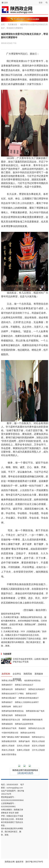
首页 (3, 24)
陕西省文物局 (7, 715)
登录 (40, 3)
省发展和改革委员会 (32, 680)
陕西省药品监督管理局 (24, 724)
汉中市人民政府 (38, 750)
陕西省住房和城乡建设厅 (29, 698)
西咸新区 (22, 728)
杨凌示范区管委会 (9, 754)
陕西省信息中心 (38, 737)
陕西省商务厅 (20, 689)
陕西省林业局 (7, 689)
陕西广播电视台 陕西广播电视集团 (16, 737)
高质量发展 (12, 24)
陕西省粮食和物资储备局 (32, 720)
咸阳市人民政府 (8, 746)
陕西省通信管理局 (9, 741)
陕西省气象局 (24, 741)
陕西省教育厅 (7, 685)
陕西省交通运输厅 (9, 698)
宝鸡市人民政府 (23, 746)
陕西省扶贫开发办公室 (11, 720)
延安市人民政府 (38, 746)
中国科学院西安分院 (10, 733)
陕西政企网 (10, 862)
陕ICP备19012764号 (35, 862)
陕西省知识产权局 (9, 728)
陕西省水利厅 (31, 694)
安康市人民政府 (23, 750)
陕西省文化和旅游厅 (36, 689)
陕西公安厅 (17, 706)
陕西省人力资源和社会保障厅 (27, 702)
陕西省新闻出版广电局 (35, 711)
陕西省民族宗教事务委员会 (13, 711)
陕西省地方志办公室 (36, 728)
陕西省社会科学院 (28, 733)
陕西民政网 (6, 706)
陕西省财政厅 (7, 702)
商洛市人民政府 (8, 750)
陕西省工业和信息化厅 (24, 685)
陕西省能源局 (7, 724)
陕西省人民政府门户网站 (12, 680)
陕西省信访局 (20, 715)
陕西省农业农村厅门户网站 (13, 694)
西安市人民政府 (38, 741)
